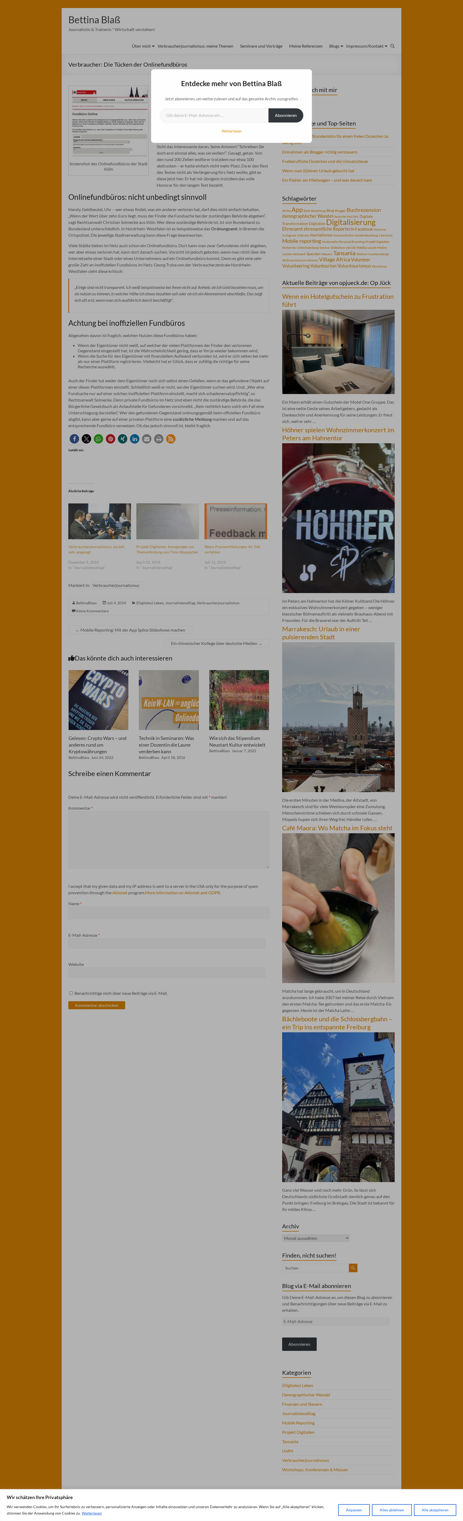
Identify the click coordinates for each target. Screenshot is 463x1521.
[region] (231, 1505)
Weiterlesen (92, 1513)
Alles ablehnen (392, 1510)
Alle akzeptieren (435, 1510)
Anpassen (354, 1510)
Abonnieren (286, 115)
